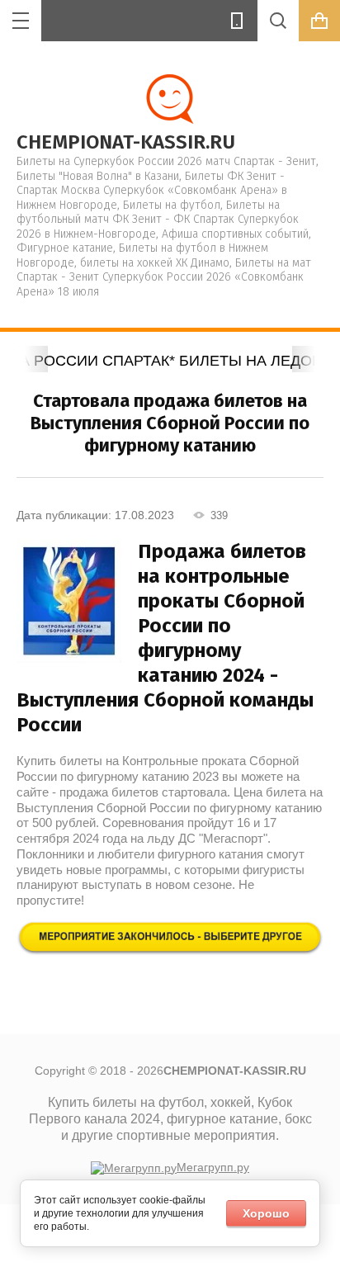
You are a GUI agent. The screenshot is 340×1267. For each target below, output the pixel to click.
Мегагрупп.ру (213, 1167)
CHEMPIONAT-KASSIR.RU (126, 142)
